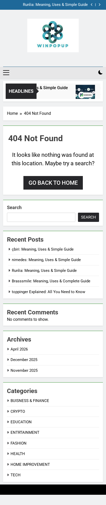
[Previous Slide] (91, 5)
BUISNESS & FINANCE (30, 400)
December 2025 (24, 359)
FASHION (18, 443)
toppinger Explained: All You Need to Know (48, 292)
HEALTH (18, 453)
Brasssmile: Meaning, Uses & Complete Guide (51, 281)
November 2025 (24, 370)
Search (14, 207)
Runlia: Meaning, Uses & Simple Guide (55, 5)
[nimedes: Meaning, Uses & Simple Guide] (84, 94)
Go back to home (53, 183)
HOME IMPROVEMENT (30, 464)
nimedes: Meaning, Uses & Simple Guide (46, 259)
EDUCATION (21, 422)
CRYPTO (18, 411)
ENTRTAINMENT (25, 432)
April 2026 (19, 349)
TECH (16, 475)
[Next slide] (99, 5)
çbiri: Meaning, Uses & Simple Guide (43, 249)
